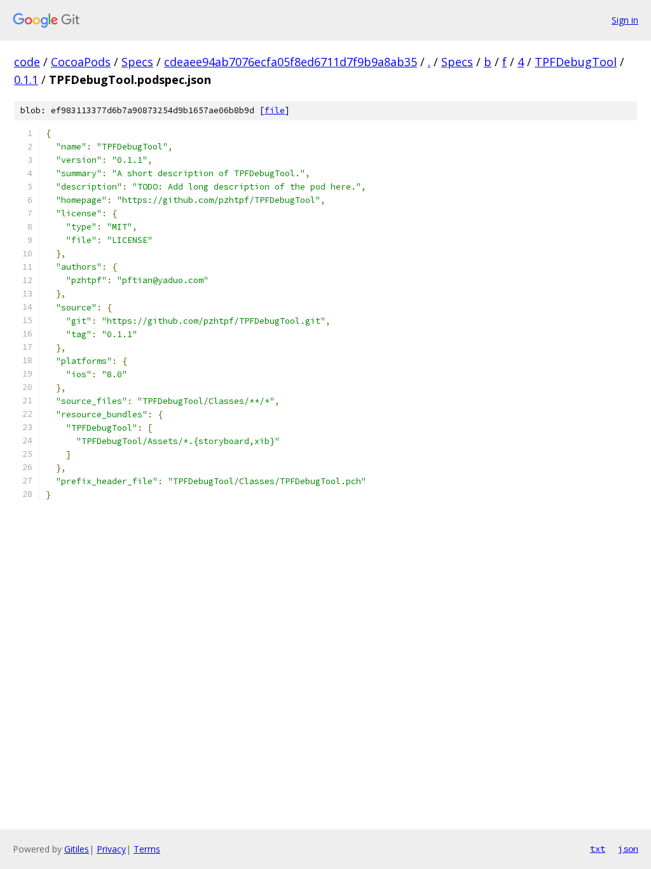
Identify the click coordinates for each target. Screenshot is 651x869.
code (27, 61)
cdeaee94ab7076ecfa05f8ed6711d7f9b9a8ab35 (290, 61)
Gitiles (76, 849)
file (274, 110)
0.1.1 (26, 79)
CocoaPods (81, 61)
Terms (147, 849)
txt (597, 848)
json (628, 848)
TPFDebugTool (576, 61)
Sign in (625, 20)
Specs (137, 61)
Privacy (111, 849)
